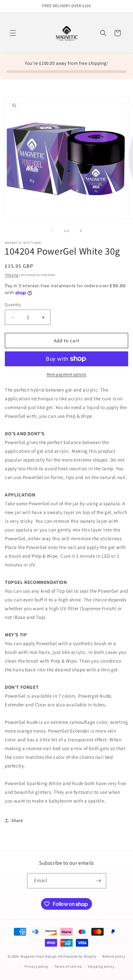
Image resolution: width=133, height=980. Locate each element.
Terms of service (68, 966)
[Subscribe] (99, 880)
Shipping (11, 275)
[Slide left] (52, 230)
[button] (13, 33)
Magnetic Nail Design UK (42, 956)
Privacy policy (36, 966)
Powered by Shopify (80, 956)
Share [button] (17, 820)
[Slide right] (81, 230)
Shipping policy (101, 966)
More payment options (67, 374)
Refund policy (113, 956)
